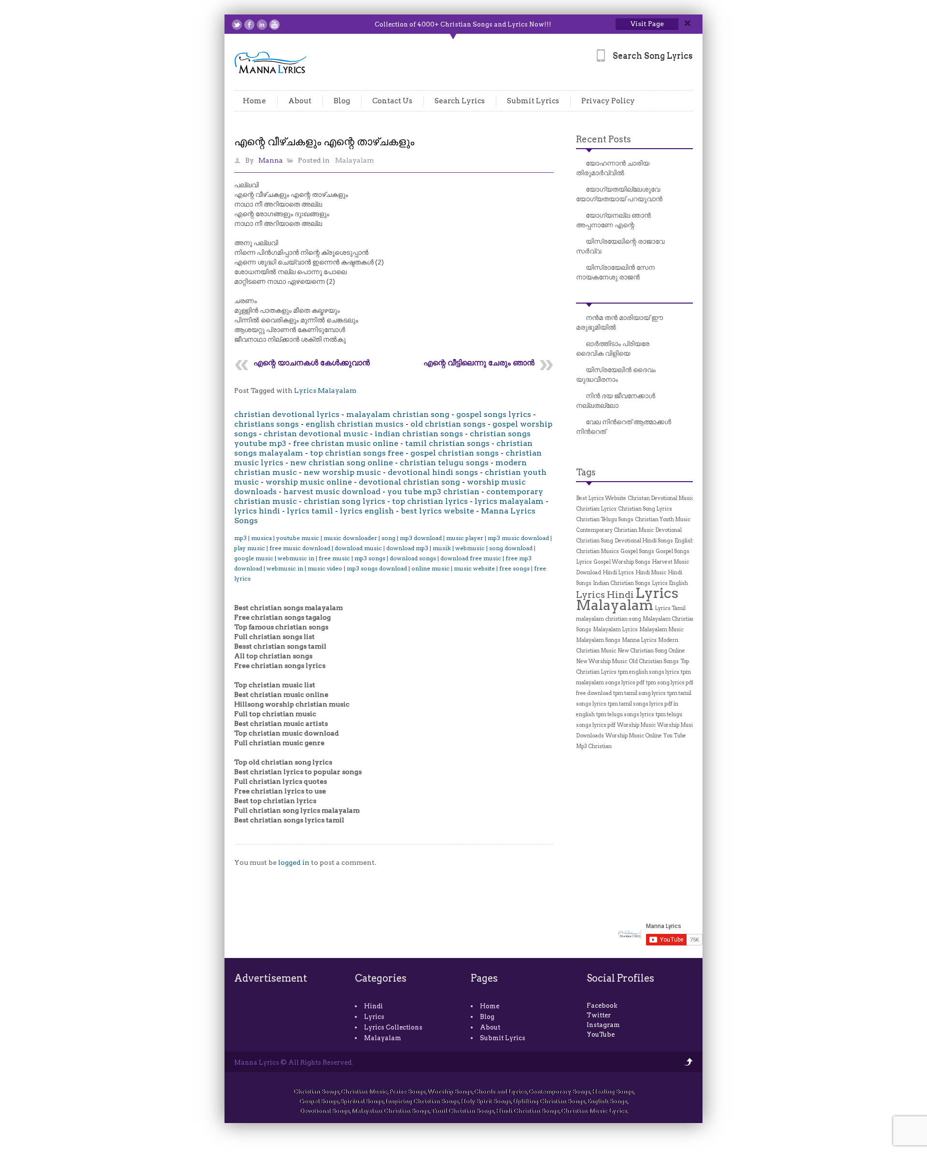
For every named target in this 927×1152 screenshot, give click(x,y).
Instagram (603, 1024)
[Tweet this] (237, 24)
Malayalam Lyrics (615, 629)
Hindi (373, 1006)
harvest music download (331, 491)
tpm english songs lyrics (648, 672)
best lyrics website (437, 510)
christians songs (266, 424)
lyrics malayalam (509, 501)
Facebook (602, 1005)
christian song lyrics (344, 501)
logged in (293, 862)
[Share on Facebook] (249, 24)
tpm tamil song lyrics (639, 693)
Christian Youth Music (662, 519)
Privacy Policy (608, 101)
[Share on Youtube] (274, 24)
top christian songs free (357, 453)
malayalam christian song (397, 414)
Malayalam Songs (598, 640)
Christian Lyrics (596, 509)
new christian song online (341, 462)
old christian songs (448, 424)
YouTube (601, 1034)
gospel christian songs (454, 453)
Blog (342, 101)
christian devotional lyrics (286, 414)
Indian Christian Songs (621, 583)
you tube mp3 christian (433, 491)
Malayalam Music (661, 629)
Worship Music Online (633, 736)
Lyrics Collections (393, 1027)
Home (254, 101)
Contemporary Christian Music (615, 530)
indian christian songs (419, 433)
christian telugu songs (444, 462)
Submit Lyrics (533, 101)
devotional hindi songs (433, 472)
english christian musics (355, 424)
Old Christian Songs (654, 661)
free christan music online (345, 443)
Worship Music (636, 725)
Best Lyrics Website (601, 498)
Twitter (599, 1015)
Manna (270, 160)
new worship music (342, 472)
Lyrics (374, 1016)
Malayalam (354, 160)
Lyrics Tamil (670, 608)
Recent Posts (603, 139)
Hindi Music (650, 572)
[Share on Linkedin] (262, 24)
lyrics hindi (257, 510)
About (299, 101)
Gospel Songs (637, 551)
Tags (586, 472)
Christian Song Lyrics (645, 509)
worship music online (309, 481)
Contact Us (392, 101)
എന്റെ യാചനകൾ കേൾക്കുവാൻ (311, 363)
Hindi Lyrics (618, 572)
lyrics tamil (310, 510)
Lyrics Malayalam (325, 390)
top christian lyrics (430, 501)
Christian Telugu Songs (604, 519)
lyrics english (367, 510)
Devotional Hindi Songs (644, 541)
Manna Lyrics (639, 640)
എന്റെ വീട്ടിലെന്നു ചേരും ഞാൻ (478, 363)
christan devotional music (316, 433)
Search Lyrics (460, 101)
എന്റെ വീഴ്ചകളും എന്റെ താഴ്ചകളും (324, 141)
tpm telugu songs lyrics (625, 714)
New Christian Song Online (651, 651)
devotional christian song (409, 481)
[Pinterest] (287, 24)
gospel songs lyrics (493, 414)
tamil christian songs (447, 443)
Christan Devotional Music (661, 498)
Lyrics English (670, 583)
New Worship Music (601, 661)
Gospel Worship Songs (621, 562)
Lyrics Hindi (605, 594)
